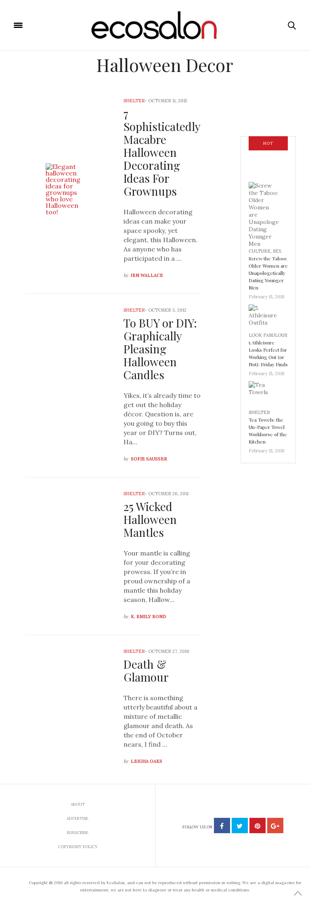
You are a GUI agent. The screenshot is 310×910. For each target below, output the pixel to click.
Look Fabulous (268, 335)
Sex (277, 251)
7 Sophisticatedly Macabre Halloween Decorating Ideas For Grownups (162, 152)
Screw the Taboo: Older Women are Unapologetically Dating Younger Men (268, 273)
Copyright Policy (78, 846)
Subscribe (77, 832)
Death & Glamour (146, 670)
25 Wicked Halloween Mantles (150, 519)
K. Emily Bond (148, 616)
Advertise (77, 818)
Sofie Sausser (149, 459)
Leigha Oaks (146, 761)
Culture (259, 251)
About (78, 804)
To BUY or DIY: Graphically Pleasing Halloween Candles (160, 348)
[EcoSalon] (155, 25)
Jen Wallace (147, 275)
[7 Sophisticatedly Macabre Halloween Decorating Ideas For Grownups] (69, 189)
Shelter (134, 100)
